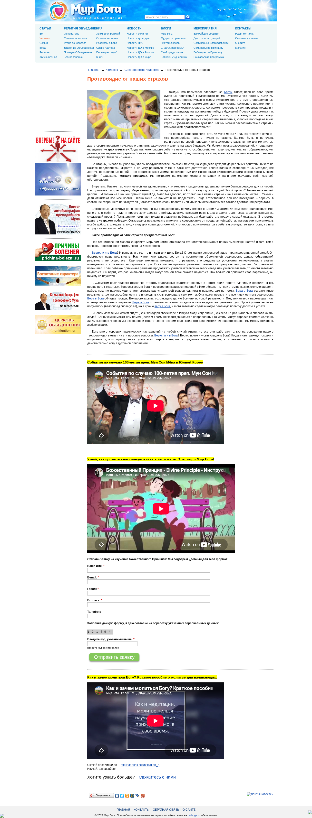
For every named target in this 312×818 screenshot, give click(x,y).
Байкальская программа (209, 57)
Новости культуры (138, 38)
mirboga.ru (194, 815)
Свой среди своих (172, 52)
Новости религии (137, 33)
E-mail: (93, 577)
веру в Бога (162, 306)
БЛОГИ (166, 28)
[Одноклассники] (127, 795)
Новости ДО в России (140, 52)
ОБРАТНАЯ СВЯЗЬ (166, 809)
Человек (112, 70)
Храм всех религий (108, 33)
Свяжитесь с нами (157, 777)
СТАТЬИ (45, 28)
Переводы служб (106, 52)
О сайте (240, 42)
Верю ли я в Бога (104, 252)
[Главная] (86, 10)
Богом (228, 92)
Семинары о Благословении (211, 42)
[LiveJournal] (137, 795)
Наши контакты (244, 33)
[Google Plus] (142, 795)
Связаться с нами (246, 38)
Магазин (240, 47)
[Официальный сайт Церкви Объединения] (58, 333)
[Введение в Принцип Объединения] (58, 194)
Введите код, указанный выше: (111, 639)
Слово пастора (105, 47)
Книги (99, 57)
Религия (44, 52)
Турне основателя (75, 42)
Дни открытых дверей (207, 38)
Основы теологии (107, 38)
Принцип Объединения (78, 52)
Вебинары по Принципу (208, 52)
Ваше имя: (96, 566)
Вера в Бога (244, 290)
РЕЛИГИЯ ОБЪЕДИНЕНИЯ (83, 28)
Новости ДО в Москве (140, 47)
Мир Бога (166, 33)
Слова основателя (75, 38)
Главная (93, 70)
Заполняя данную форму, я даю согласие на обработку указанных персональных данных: (153, 623)
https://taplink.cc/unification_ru (140, 765)
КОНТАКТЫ (243, 28)
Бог (41, 33)
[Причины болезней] (58, 260)
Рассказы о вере (106, 42)
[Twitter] (122, 795)
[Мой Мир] (132, 795)
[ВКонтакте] (117, 795)
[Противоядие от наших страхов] (123, 137)
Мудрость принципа (173, 38)
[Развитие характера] (58, 284)
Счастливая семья (172, 47)
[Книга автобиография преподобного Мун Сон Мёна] (58, 309)
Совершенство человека (142, 70)
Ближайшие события (206, 33)
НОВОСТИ (134, 28)
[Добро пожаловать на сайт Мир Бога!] (58, 161)
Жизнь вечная (48, 57)
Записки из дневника (174, 57)
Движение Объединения (79, 47)
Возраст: (94, 600)
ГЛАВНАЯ (123, 809)
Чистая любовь (170, 42)
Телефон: (94, 612)
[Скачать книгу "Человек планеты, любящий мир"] (58, 233)
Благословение (73, 57)
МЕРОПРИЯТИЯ (205, 28)
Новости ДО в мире (139, 57)
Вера (42, 47)
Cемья (43, 42)
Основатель (71, 33)
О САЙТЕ (189, 809)
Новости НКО (135, 42)
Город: (93, 589)
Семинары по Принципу (208, 47)
